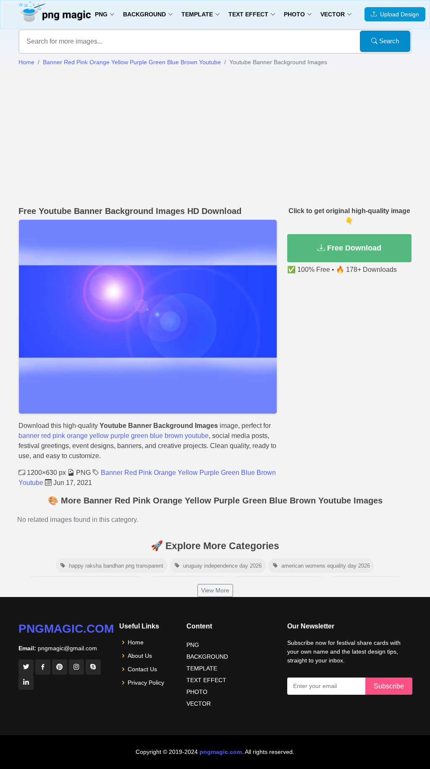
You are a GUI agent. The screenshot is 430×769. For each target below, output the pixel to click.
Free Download (353, 248)
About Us (140, 656)
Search (388, 40)
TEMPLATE (201, 668)
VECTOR (198, 703)
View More (215, 590)
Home (26, 62)
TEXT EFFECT (206, 680)
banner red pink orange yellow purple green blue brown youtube (113, 435)
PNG (192, 645)
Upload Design (398, 14)
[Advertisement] (215, 136)
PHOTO (196, 692)
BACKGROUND (207, 657)
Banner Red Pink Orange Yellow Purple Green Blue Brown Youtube (132, 62)
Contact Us (142, 669)
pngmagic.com (66, 628)
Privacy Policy (146, 683)
